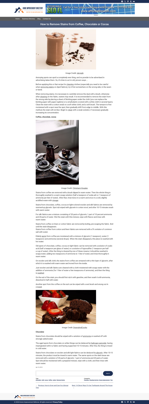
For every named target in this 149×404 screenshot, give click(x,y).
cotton (54, 380)
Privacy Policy (57, 402)
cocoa (46, 380)
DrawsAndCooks (80, 327)
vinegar (55, 200)
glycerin (99, 353)
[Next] (133, 9)
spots (44, 236)
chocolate (38, 380)
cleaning (70, 84)
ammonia (87, 336)
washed (41, 273)
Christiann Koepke (80, 188)
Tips (111, 380)
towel (39, 287)
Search (108, 373)
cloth (43, 380)
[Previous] (47, 9)
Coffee (50, 380)
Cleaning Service (93, 380)
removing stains (47, 87)
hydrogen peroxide (98, 343)
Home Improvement (104, 380)
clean (70, 110)
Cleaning (86, 380)
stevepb (80, 73)
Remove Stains (61, 380)
